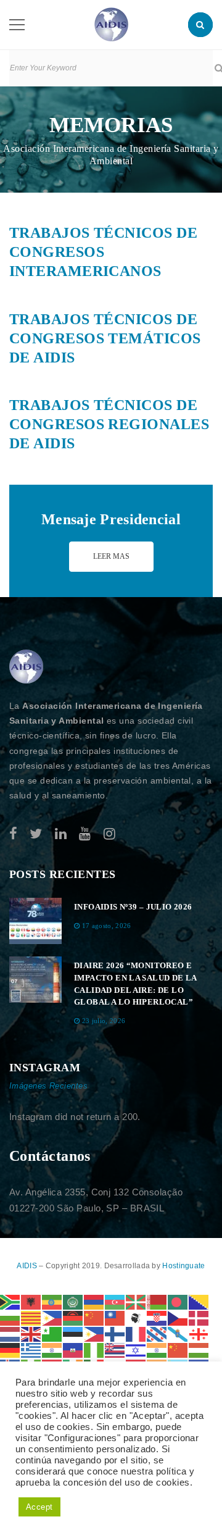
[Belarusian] (157, 1301)
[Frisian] (157, 1333)
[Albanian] (31, 1301)
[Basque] (136, 1301)
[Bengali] (178, 1301)
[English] (31, 1333)
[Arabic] (73, 1301)
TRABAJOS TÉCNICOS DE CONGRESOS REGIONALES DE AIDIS (109, 424)
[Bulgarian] (10, 1317)
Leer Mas (111, 556)
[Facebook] (13, 834)
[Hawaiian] (115, 1349)
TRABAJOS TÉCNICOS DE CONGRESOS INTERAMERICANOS (103, 252)
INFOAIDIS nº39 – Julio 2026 (133, 906)
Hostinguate (183, 1265)
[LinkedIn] (61, 834)
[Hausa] (94, 1349)
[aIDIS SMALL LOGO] (26, 667)
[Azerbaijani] (115, 1301)
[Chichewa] (73, 1317)
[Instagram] (109, 834)
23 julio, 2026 (104, 1020)
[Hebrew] (136, 1349)
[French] (136, 1333)
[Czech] (178, 1317)
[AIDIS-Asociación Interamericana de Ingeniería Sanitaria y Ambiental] (111, 24)
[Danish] (199, 1317)
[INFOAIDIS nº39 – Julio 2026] (35, 921)
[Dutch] (10, 1333)
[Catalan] (31, 1317)
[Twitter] (36, 834)
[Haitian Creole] (73, 1349)
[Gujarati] (52, 1349)
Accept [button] (39, 1507)
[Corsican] (136, 1317)
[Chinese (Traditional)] (115, 1317)
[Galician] (178, 1333)
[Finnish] (115, 1333)
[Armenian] (94, 1301)
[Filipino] (94, 1333)
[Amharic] (52, 1301)
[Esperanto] (52, 1333)
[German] (10, 1349)
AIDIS (28, 1265)
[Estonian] (73, 1333)
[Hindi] (157, 1349)
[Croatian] (157, 1317)
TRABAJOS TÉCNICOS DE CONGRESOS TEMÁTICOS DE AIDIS (105, 338)
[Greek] (31, 1349)
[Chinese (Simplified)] (94, 1317)
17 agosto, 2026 (106, 925)
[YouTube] (85, 834)
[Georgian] (199, 1333)
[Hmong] (178, 1349)
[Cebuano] (52, 1317)
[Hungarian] (199, 1349)
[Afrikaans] (10, 1301)
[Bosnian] (199, 1301)
